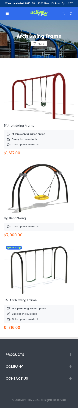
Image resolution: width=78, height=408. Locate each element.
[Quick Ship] (39, 270)
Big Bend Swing (15, 218)
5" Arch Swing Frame (19, 125)
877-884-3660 (35, 3)
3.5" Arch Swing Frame (20, 300)
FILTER (41, 44)
